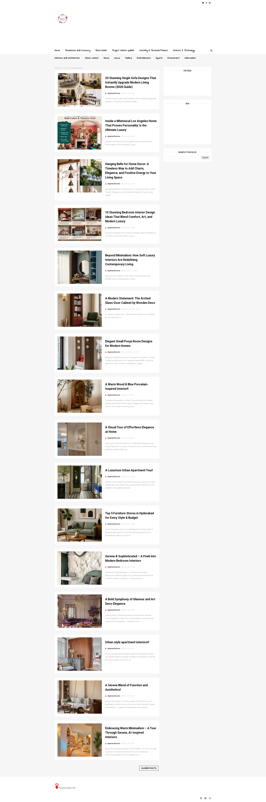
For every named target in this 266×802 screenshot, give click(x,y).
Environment (173, 58)
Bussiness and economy (77, 50)
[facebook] (206, 3)
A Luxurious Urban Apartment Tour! (129, 470)
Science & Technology (184, 50)
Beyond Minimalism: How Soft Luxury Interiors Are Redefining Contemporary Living (130, 260)
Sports (159, 58)
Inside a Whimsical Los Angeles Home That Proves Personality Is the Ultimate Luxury (131, 125)
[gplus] (210, 3)
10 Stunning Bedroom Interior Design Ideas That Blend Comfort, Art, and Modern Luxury (130, 217)
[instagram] (203, 3)
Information (190, 58)
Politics (128, 58)
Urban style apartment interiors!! (127, 642)
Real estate (101, 50)
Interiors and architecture (67, 58)
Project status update (123, 50)
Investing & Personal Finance (154, 50)
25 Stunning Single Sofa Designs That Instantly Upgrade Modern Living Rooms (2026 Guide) (130, 82)
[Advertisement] (160, 27)
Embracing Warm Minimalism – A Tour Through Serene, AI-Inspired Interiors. (130, 732)
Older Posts (149, 768)
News (117, 58)
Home (57, 50)
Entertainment (143, 58)
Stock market (92, 58)
